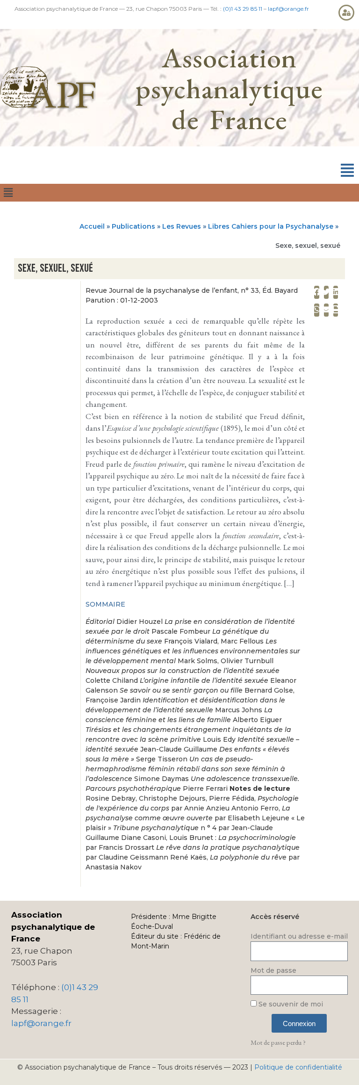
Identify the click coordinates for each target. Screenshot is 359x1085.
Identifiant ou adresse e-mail (299, 936)
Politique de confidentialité (298, 1067)
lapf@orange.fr (288, 8)
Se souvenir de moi (290, 1004)
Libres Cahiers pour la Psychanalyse (270, 226)
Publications (133, 226)
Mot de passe (273, 970)
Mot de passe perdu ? (278, 1042)
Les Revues (181, 226)
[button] (347, 170)
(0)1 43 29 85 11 (242, 8)
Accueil (92, 226)
